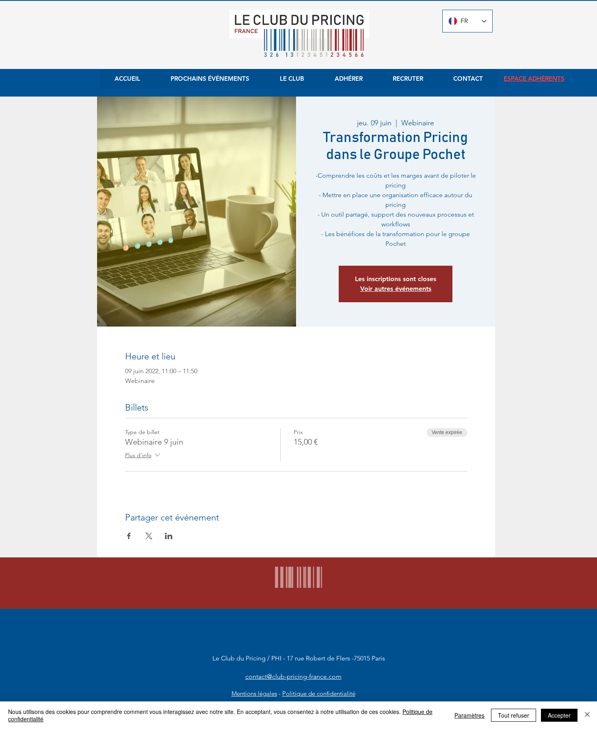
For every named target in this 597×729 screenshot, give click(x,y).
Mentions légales (254, 693)
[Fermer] (587, 715)
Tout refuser (513, 715)
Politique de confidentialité (318, 693)
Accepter (559, 715)
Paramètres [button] (469, 715)
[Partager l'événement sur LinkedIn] (169, 536)
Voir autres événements (395, 288)
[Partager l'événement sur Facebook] (129, 536)
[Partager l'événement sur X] (149, 536)
